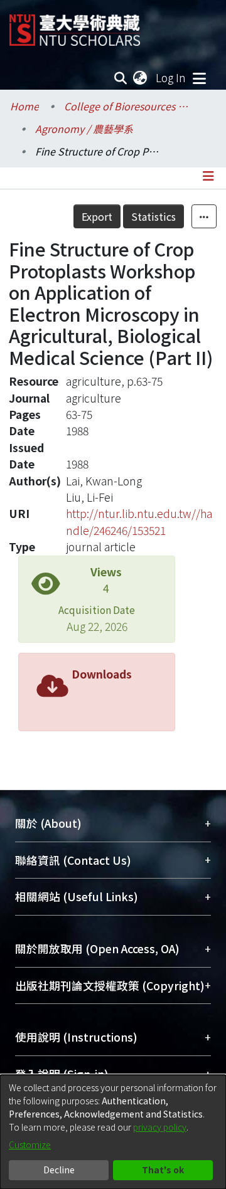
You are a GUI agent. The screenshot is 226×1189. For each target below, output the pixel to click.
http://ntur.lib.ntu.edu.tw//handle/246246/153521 (139, 521)
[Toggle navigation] (199, 78)
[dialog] (113, 1132)
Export (97, 216)
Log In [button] (171, 77)
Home (24, 106)
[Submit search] (121, 77)
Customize (30, 1144)
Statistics (153, 216)
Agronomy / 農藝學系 (84, 128)
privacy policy (159, 1127)
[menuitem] (140, 78)
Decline (59, 1169)
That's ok (163, 1169)
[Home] (74, 25)
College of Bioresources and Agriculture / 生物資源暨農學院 (127, 106)
